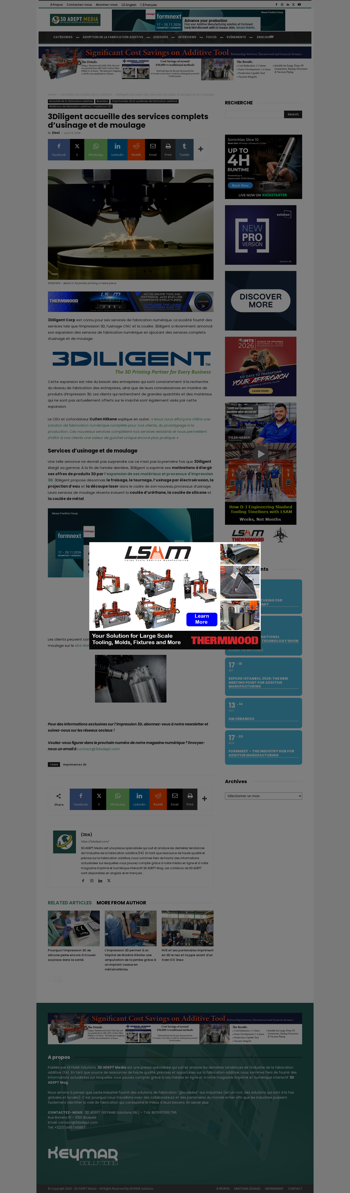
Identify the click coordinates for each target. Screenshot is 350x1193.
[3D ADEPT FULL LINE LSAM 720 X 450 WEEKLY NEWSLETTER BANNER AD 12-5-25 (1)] (175, 648)
